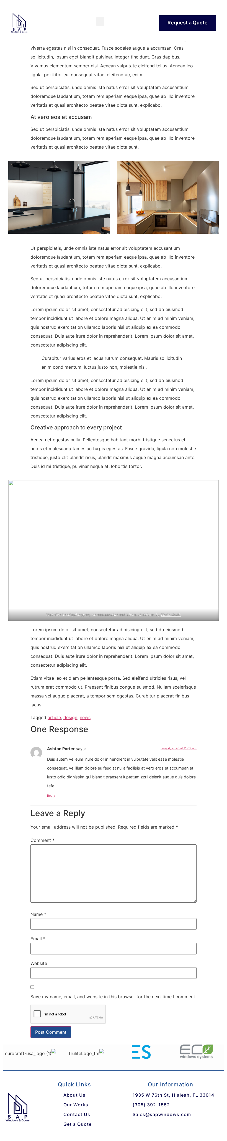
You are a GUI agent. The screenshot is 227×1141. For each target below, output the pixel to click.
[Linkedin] (156, 1127)
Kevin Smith (171, 614)
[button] (100, 21)
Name (38, 914)
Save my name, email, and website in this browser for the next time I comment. (113, 996)
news (85, 717)
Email (37, 938)
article (54, 717)
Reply (51, 796)
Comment (42, 840)
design (70, 717)
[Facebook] (127, 1127)
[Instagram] (170, 1127)
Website (38, 963)
